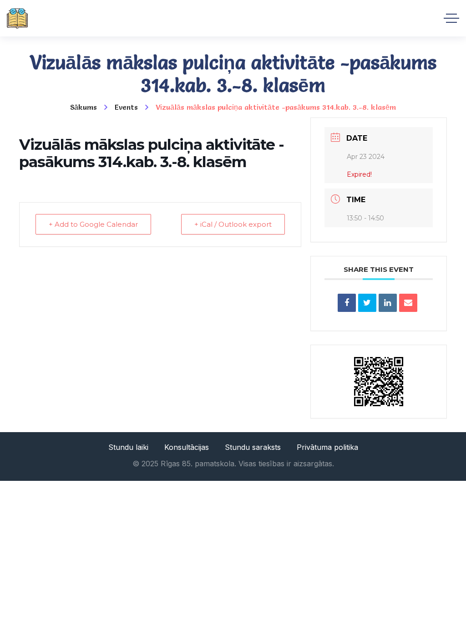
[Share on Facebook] (347, 303)
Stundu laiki (128, 447)
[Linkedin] (388, 303)
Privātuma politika (327, 447)
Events (126, 107)
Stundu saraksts (253, 447)
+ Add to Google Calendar (93, 224)
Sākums (83, 107)
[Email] (408, 303)
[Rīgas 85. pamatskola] (17, 18)
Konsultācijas (186, 447)
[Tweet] (367, 303)
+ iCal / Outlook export (233, 224)
